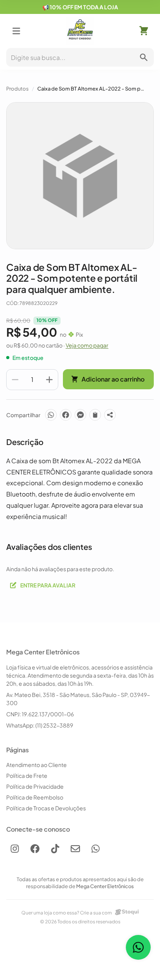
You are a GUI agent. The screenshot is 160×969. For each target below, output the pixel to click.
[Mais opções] (110, 415)
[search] (143, 57)
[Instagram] (14, 848)
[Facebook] (65, 415)
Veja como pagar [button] (87, 345)
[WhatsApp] (51, 415)
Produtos (17, 89)
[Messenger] (80, 415)
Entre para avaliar (47, 585)
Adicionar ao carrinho (113, 379)
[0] (144, 31)
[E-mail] (75, 848)
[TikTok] (55, 848)
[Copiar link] (95, 415)
